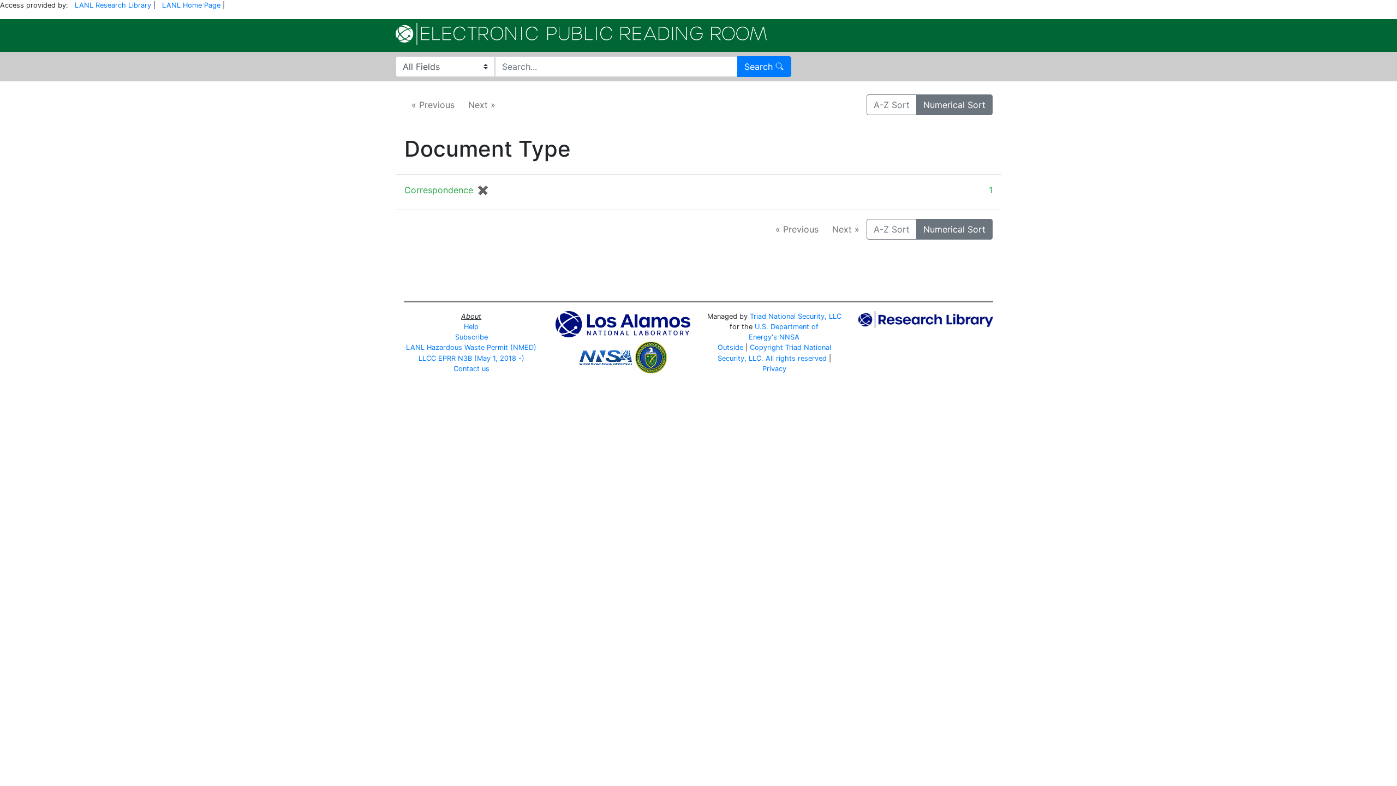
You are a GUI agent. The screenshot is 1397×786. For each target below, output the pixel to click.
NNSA (789, 337)
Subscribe (471, 337)
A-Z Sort (892, 104)
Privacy (774, 369)
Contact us (471, 369)
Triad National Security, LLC (795, 316)
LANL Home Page (191, 5)
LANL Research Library (113, 5)
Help (471, 327)
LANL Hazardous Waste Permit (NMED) (471, 347)
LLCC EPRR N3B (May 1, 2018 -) (471, 358)
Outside (730, 347)
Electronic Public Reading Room (581, 33)
